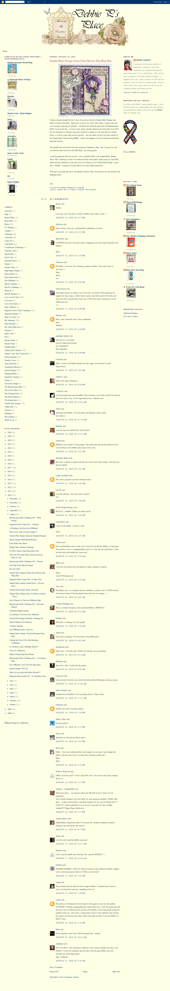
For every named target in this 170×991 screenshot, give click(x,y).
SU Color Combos (131, 316)
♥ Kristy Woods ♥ (63, 771)
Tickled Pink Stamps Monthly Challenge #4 (26, 618)
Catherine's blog (93, 147)
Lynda (58, 899)
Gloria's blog (89, 171)
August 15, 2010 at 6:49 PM (70, 352)
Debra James (131, 252)
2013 (10, 483)
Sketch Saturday (11, 357)
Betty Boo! (60, 238)
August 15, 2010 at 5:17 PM (70, 217)
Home (5, 51)
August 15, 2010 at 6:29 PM (70, 329)
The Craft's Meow (11, 390)
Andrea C (59, 376)
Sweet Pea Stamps (11, 383)
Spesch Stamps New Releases (20, 622)
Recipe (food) (10, 340)
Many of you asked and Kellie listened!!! (25, 672)
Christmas (8, 237)
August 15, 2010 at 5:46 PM (70, 282)
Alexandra (11, 136)
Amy (58, 586)
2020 (10, 456)
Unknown (59, 262)
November (14, 502)
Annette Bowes (61, 818)
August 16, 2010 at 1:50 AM (70, 500)
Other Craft (9, 333)
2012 (10, 487)
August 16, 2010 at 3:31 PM (70, 765)
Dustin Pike (9, 254)
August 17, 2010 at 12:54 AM (71, 858)
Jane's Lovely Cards (15, 153)
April (12, 692)
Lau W (58, 490)
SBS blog (78, 150)
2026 (10, 432)
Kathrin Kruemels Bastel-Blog (19, 62)
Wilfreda (59, 661)
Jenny (9, 119)
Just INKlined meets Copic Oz (21, 629)
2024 (10, 440)
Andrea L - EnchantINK (65, 789)
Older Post (116, 971)
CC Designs (9, 227)
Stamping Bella (10, 373)
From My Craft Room (135, 286)
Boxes (7, 224)
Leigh (58, 882)
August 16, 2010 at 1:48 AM (70, 483)
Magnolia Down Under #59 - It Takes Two (25, 579)
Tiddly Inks (9, 406)
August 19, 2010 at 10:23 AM (71, 937)
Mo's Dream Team (133, 185)
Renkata (59, 426)
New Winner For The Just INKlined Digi (25, 600)
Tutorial (8, 410)
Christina (59, 359)
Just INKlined (10, 280)
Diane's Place (61, 719)
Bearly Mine (9, 217)
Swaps (7, 380)
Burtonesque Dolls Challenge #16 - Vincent (26, 561)
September (14, 510)
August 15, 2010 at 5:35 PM (70, 255)
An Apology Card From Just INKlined (24, 614)
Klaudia (10, 96)
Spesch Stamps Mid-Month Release (23, 539)
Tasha (58, 408)
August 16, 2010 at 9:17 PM (70, 829)
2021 (10, 452)
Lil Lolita (8, 300)
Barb (58, 929)
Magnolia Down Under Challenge (17, 310)
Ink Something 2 (133, 219)
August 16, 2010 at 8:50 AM (70, 669)
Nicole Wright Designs (64, 507)
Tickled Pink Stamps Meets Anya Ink (23, 589)
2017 (10, 467)
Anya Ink (8, 211)
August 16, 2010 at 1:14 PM (70, 712)
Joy (8, 176)
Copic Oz (8, 240)
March (12, 696)
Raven (58, 204)
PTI (6, 337)
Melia (58, 563)
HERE (76, 138)
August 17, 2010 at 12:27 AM (71, 843)
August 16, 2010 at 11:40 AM (71, 683)
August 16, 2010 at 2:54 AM (70, 556)
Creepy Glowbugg (62, 603)
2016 (10, 471)
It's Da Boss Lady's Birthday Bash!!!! (24, 646)
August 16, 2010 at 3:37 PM (70, 782)
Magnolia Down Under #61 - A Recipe (24, 524)
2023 (10, 444)
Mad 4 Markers (10, 307)
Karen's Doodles (11, 284)
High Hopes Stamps (12, 270)
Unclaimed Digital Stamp (19, 610)
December (14, 498)
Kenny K (8, 290)
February (13, 700)
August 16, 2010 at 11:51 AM (71, 698)
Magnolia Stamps (11, 313)
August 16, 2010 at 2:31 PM (70, 727)
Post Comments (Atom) (69, 977)
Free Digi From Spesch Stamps (21, 565)
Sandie (10, 159)
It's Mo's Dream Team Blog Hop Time (24, 551)
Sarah (58, 632)
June (12, 684)
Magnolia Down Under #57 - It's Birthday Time (27, 676)
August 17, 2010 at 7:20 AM (70, 875)
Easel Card (9, 257)
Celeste (58, 542)
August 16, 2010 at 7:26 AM (70, 626)
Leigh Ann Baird (62, 475)
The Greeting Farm (12, 393)
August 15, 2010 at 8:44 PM (70, 384)
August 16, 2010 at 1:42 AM (70, 469)
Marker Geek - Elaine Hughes (19, 113)
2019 (10, 460)
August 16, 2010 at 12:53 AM (71, 434)
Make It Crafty (10, 317)
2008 (10, 713)
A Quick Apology (16, 626)
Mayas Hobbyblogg (134, 202)
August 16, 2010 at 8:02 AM (70, 640)
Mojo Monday (10, 323)
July (12, 681)
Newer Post (54, 971)
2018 (10, 463)
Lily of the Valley (11, 303)
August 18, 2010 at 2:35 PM (70, 922)
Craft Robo (9, 244)
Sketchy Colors (10, 360)
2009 (10, 709)
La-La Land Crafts (12, 297)
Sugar (58, 836)
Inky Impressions (11, 277)
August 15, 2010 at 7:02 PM (70, 370)
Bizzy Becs (9, 221)
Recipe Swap (9, 343)
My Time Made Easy (13, 327)
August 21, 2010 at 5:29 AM (70, 960)
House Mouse (10, 274)
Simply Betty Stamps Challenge (21, 547)
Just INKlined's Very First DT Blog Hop (25, 664)
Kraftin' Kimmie (11, 294)
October (13, 506)
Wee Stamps (9, 416)
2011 (10, 491)
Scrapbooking (10, 347)
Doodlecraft (60, 647)
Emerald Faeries (11, 260)
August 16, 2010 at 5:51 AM (70, 611)
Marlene (59, 850)
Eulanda (59, 865)
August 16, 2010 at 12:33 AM (71, 419)
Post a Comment (56, 967)
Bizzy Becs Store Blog (135, 269)
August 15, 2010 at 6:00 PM (70, 309)
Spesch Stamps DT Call (18, 668)
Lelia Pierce (60, 522)
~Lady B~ (60, 391)
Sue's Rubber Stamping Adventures (140, 236)
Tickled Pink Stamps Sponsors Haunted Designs (27, 535)
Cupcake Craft (10, 250)
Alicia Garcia (61, 288)
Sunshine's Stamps (12, 377)
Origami (8, 330)
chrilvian (59, 224)
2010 (10, 495)
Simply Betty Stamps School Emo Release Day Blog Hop (80, 61)
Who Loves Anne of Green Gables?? (23, 532)
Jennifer (59, 618)
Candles (8, 230)
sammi (58, 440)
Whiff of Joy (9, 420)
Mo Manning (10, 320)
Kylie (58, 748)
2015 (10, 475)
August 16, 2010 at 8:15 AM (70, 654)
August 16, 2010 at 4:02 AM (70, 597)
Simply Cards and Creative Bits (17, 353)
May (12, 688)
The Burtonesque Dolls (13, 387)
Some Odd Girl (10, 363)
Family (7, 264)
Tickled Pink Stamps (12, 403)
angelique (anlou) (62, 336)
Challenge (8, 234)
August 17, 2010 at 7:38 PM (70, 893)
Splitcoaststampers (131, 313)
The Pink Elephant (12, 396)
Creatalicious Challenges (14, 247)
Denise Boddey (13, 181)
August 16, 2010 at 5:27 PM (70, 812)
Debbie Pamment (143, 60)
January (13, 704)
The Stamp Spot (11, 400)
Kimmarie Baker (62, 458)
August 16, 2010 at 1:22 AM (70, 451)
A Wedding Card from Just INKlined (23, 528)
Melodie (59, 315)
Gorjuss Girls (10, 267)
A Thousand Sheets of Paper (19, 79)
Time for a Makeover (17, 650)
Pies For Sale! (14, 569)
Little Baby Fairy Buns (18, 543)
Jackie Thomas (61, 690)
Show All (43, 199)
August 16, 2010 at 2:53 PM (70, 741)
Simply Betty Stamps (13, 350)
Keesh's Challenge (12, 287)
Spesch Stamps (10, 370)
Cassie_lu (59, 676)
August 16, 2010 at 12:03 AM (71, 402)
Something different (12, 367)
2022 (10, 448)
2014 (10, 479)
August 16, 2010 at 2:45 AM (70, 535)
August (13, 514)
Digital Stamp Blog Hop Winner (21, 654)
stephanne (59, 943)
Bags (6, 214)
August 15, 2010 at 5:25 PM (70, 232)
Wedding (8, 413)
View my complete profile (136, 92)
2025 (10, 436)
